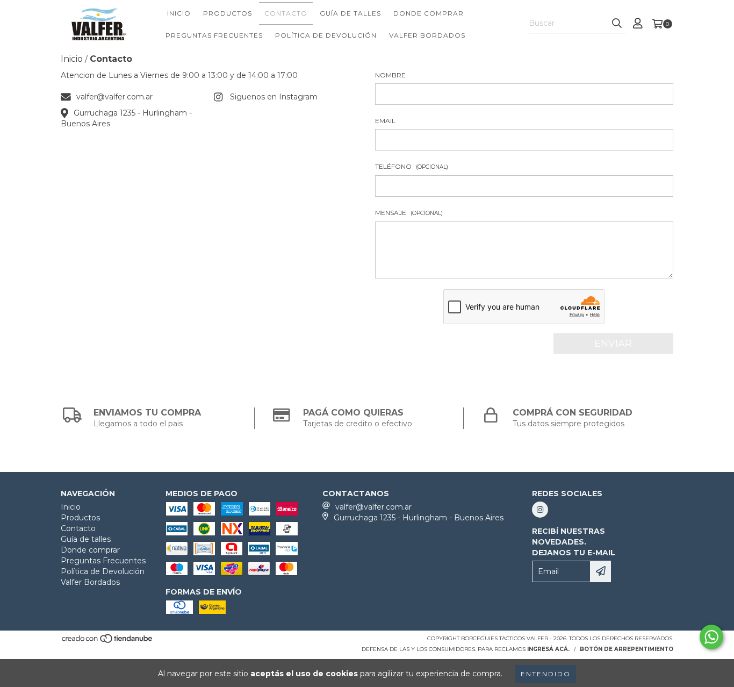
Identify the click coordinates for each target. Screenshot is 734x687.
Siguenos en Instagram (274, 97)
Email (385, 121)
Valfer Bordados (427, 35)
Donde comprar (428, 13)
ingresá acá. (548, 649)
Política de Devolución (326, 35)
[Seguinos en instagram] (540, 510)
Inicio (179, 13)
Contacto (285, 13)
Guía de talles (350, 13)
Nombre (390, 75)
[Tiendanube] (108, 641)
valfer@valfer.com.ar (114, 97)
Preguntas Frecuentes (214, 35)
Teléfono (411, 166)
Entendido (546, 674)
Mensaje (409, 213)
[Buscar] (616, 23)
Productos (227, 13)
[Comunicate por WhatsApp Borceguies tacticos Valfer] (711, 637)
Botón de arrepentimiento (626, 649)
